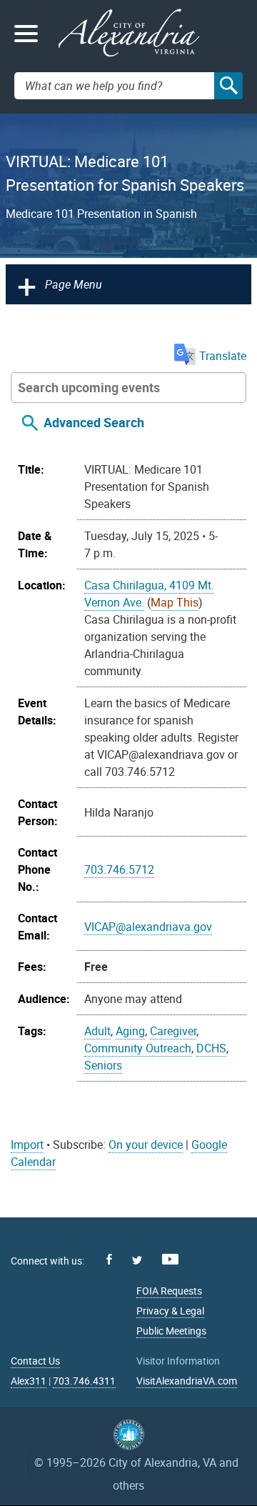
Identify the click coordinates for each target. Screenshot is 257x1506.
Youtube (170, 1259)
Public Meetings (171, 1330)
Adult (97, 1031)
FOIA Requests (169, 1290)
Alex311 (28, 1380)
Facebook (109, 1259)
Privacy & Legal (170, 1310)
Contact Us (35, 1360)
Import (27, 1144)
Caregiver (173, 1031)
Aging (130, 1031)
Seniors (103, 1065)
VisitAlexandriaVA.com (186, 1380)
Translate (222, 356)
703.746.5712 (119, 869)
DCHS (211, 1048)
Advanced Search (94, 423)
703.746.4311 (84, 1380)
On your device (146, 1144)
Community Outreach (137, 1048)
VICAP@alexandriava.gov (148, 926)
